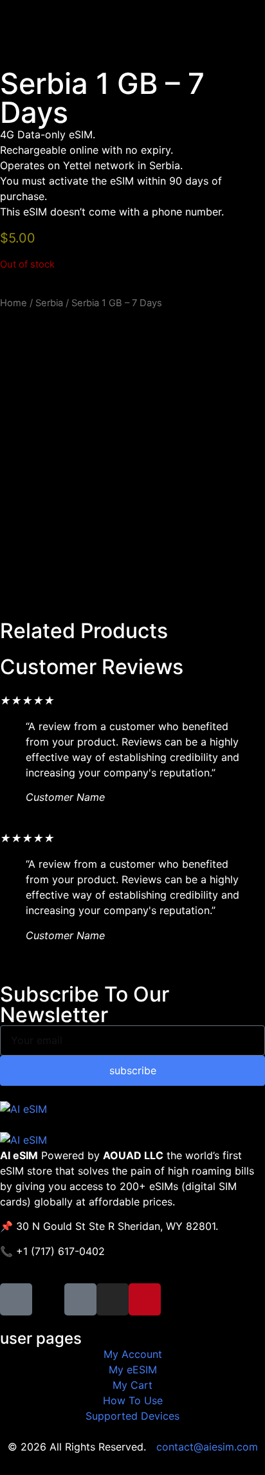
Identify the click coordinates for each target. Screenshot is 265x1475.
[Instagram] (112, 1299)
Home (13, 303)
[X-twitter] (48, 1299)
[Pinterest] (145, 1299)
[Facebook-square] (16, 1299)
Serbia (49, 303)
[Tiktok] (80, 1299)
